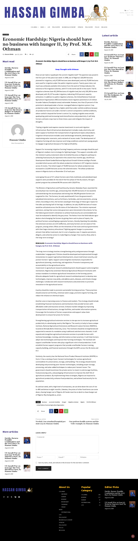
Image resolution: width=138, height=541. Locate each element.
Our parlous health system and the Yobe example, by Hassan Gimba (84, 422)
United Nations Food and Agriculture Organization (50, 405)
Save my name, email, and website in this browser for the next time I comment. (63, 463)
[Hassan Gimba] (17, 130)
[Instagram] (7, 497)
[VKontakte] (15, 497)
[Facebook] (82, 54)
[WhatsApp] (96, 54)
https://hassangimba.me (17, 143)
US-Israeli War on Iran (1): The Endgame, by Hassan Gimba (114, 95)
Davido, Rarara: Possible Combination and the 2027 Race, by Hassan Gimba (12, 71)
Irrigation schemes (73, 402)
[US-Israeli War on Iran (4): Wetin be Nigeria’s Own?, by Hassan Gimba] (27, 84)
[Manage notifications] (133, 536)
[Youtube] (19, 497)
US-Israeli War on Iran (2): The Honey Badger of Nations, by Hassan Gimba (13, 111)
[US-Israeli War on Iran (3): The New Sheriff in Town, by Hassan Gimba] (27, 97)
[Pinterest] (91, 54)
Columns (5, 34)
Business (44, 402)
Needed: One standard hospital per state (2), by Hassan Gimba (51, 422)
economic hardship (54, 402)
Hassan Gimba (9, 54)
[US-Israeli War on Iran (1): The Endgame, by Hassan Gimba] (129, 96)
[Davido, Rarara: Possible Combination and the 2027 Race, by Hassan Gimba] (27, 70)
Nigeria (82, 402)
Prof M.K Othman (91, 402)
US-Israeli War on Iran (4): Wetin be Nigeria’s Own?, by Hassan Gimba (13, 85)
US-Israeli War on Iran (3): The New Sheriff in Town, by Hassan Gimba (13, 98)
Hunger (64, 402)
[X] (87, 54)
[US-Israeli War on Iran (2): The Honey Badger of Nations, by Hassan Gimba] (27, 110)
